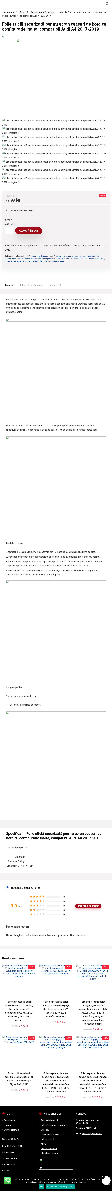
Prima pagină (8, 12)
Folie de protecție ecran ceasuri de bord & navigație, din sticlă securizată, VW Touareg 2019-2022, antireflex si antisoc (56, 1009)
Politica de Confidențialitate (60, 1186)
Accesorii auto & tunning (42, 12)
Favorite (8, 1125)
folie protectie (26, 259)
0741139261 (90, 1128)
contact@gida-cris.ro (92, 1133)
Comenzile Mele (11, 1130)
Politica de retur (48, 1139)
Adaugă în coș (29, 230)
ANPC (43, 1144)
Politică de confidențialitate (54, 1125)
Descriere (9, 285)
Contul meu (9, 1120)
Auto (22, 12)
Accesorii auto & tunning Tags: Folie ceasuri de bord (74, 256)
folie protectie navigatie (41, 259)
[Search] (107, 4)
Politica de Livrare (49, 1148)
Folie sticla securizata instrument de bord (21, 261)
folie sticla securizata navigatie (51, 261)
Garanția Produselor (50, 1134)
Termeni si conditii (49, 1120)
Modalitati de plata (49, 1153)
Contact (45, 1130)
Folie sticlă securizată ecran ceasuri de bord (87, 259)
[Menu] (3, 4)
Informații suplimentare (32, 285)
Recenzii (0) (55, 285)
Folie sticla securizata (60, 259)
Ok (41, 1186)
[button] (3, 37)
